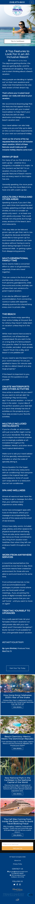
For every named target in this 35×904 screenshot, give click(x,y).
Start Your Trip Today (17, 668)
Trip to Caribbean (17, 41)
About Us (17, 860)
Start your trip (17, 848)
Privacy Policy (17, 864)
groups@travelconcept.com (18, 871)
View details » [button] (17, 707)
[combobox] (17, 844)
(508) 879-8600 (17, 2)
